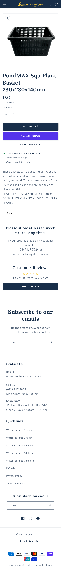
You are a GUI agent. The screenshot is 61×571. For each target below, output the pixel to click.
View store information (19, 162)
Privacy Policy (14, 475)
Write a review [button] (30, 286)
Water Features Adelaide (19, 452)
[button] (4, 4)
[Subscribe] (51, 342)
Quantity (7, 107)
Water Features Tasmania (20, 445)
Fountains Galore (25, 565)
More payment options (30, 144)
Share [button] (10, 213)
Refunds (10, 468)
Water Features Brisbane (20, 437)
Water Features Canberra (20, 460)
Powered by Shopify (43, 565)
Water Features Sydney (19, 430)
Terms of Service (15, 483)
